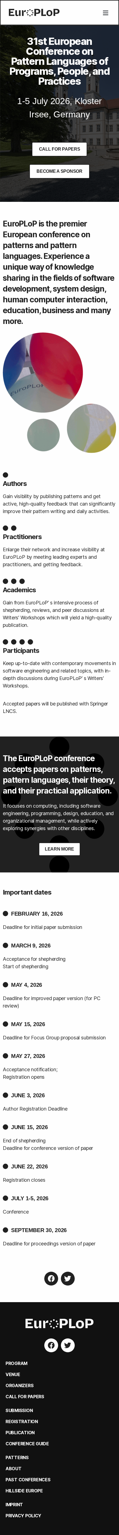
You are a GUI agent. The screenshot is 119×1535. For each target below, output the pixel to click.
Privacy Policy (23, 1515)
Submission (19, 1410)
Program (16, 1363)
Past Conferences (28, 1479)
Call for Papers (25, 1396)
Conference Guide (27, 1443)
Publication (20, 1432)
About (14, 1468)
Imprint (14, 1504)
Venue (13, 1374)
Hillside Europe (24, 1490)
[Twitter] (68, 1279)
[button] (105, 13)
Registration (22, 1421)
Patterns (17, 1457)
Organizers (19, 1385)
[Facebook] (51, 1279)
